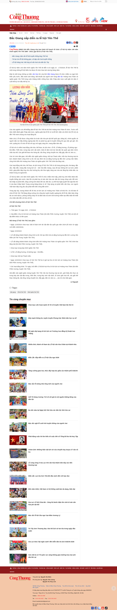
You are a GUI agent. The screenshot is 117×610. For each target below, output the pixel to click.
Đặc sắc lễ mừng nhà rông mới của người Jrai (45, 384)
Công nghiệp (49, 25)
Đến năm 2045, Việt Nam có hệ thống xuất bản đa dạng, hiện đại (51, 489)
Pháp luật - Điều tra (59, 25)
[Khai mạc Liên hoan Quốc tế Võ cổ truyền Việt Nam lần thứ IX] (18, 308)
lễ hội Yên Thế (22, 292)
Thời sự (14, 25)
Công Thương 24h (22, 25)
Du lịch (20, 33)
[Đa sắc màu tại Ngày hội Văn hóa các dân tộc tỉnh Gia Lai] (18, 414)
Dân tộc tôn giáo (50, 22)
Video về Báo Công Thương (53, 586)
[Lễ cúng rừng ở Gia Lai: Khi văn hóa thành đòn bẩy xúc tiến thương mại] (18, 466)
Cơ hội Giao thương (62, 22)
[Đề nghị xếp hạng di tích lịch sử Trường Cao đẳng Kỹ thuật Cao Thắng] (18, 335)
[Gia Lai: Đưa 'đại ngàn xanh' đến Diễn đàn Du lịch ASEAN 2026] (18, 545)
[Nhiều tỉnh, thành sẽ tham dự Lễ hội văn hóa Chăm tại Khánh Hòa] (18, 348)
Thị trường (68, 25)
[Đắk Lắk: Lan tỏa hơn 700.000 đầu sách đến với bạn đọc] (18, 480)
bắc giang (13, 292)
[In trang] (77, 46)
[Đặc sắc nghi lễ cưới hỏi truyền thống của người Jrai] (18, 427)
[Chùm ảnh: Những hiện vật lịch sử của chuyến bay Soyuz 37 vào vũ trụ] (18, 453)
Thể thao (38, 33)
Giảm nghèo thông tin (37, 22)
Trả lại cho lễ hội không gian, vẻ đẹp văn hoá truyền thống (32, 59)
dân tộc (60, 76)
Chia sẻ (13, 46)
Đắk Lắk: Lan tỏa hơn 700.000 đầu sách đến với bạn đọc (49, 476)
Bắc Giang (51, 74)
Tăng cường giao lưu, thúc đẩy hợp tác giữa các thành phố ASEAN (53, 371)
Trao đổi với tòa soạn (68, 586)
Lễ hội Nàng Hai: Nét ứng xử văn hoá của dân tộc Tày (30, 62)
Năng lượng (75, 25)
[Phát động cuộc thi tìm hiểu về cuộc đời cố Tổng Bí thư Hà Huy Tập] (18, 440)
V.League (45, 33)
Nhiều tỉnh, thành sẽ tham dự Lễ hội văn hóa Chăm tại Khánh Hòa (52, 344)
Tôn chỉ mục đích (79, 586)
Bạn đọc (12, 29)
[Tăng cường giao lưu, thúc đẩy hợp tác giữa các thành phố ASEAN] (18, 374)
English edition (73, 1)
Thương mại (42, 25)
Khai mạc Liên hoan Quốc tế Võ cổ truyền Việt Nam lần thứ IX (50, 305)
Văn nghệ (58, 33)
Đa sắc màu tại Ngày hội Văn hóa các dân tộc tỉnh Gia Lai (49, 410)
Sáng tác (52, 33)
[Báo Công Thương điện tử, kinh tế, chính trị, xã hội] (24, 16)
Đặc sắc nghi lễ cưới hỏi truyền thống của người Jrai (47, 423)
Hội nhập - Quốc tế (85, 25)
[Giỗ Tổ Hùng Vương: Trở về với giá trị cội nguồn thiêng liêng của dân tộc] (18, 401)
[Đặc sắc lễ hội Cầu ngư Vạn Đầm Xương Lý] (18, 519)
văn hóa (35, 74)
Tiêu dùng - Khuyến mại (97, 25)
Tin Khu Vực (81, 22)
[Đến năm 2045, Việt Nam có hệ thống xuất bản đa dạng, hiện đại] (18, 493)
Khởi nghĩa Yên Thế (33, 292)
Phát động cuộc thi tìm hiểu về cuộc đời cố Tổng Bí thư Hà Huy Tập (53, 436)
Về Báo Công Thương (39, 586)
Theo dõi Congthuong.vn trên (32, 43)
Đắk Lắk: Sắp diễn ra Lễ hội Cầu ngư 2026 (43, 357)
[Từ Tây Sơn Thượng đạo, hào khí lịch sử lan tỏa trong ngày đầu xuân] (18, 532)
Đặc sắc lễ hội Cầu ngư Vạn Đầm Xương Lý (44, 515)
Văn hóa (13, 33)
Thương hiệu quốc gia (16, 22)
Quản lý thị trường (33, 25)
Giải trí (26, 33)
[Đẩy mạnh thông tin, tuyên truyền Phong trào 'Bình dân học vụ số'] (18, 322)
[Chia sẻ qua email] (74, 46)
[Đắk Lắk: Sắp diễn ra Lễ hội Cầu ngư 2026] (18, 361)
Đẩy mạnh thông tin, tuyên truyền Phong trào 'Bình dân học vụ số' (52, 318)
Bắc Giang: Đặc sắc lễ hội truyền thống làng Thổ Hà (30, 56)
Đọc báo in (27, 22)
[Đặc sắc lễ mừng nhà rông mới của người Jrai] (18, 387)
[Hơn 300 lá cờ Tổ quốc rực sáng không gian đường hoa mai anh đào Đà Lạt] (18, 558)
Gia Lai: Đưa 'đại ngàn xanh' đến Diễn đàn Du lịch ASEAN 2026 (51, 542)
